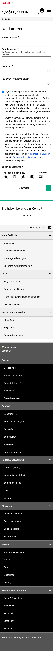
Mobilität (8, 560)
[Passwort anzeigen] (48, 71)
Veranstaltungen (12, 529)
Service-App (10, 368)
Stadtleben (9, 621)
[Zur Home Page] (15, 11)
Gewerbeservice (12, 398)
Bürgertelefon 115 (12, 383)
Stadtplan (8, 628)
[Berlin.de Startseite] (10, 349)
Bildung (7, 582)
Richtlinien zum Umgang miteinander (22, 297)
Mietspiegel (9, 575)
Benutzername (10, 49)
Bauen (7, 567)
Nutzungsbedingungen (39, 154)
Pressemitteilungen (13, 513)
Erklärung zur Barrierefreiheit (18, 266)
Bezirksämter (10, 429)
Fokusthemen (10, 536)
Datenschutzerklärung (14, 251)
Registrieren (23, 188)
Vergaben (8, 498)
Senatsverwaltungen (14, 421)
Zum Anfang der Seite (36, 227)
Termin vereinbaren (13, 375)
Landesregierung (12, 467)
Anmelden (27, 215)
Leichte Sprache (12, 304)
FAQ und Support (12, 281)
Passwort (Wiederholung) (15, 79)
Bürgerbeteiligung (12, 483)
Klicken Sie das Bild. (14, 173)
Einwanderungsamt (13, 452)
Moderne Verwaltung (14, 552)
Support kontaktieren (14, 289)
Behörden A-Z (10, 414)
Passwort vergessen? (14, 335)
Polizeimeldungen (12, 521)
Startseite (6, 19)
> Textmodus (42, 173)
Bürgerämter (10, 437)
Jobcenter (8, 444)
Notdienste (9, 391)
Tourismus (9, 606)
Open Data (9, 490)
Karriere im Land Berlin (15, 475)
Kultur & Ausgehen (13, 598)
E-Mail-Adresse (10, 37)
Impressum (9, 243)
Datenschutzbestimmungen (26, 157)
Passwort (7, 66)
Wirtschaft (8, 613)
